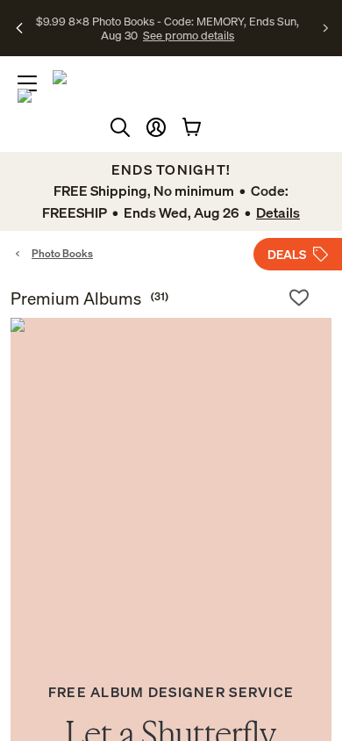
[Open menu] (27, 83)
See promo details (188, 35)
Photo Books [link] (62, 253)
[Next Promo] (326, 28)
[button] (156, 127)
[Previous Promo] (19, 28)
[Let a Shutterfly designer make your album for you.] (171, 478)
